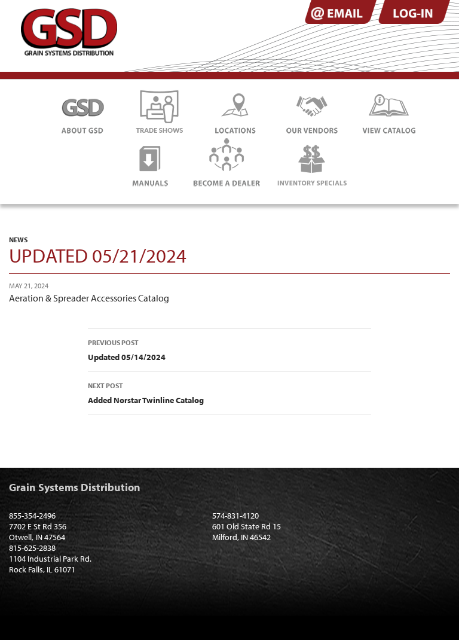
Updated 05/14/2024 (127, 350)
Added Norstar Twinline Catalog (146, 393)
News (18, 239)
